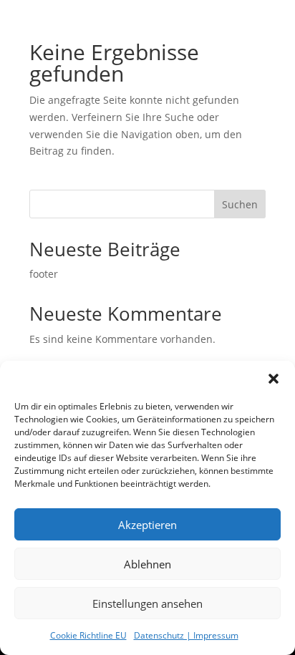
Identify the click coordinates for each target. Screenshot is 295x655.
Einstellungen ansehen (147, 603)
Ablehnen (147, 564)
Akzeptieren (147, 525)
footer (43, 274)
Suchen (240, 204)
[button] (273, 379)
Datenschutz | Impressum (186, 635)
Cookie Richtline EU (88, 635)
